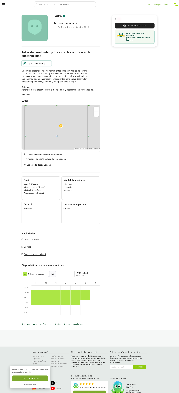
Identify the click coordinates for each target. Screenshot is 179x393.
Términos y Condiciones (59, 364)
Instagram (41, 388)
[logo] (20, 4)
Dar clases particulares (158, 4)
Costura (27, 247)
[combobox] (65, 4)
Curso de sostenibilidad (35, 254)
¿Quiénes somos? (57, 356)
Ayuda (34, 364)
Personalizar (30, 384)
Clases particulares (29, 324)
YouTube (59, 388)
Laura (58, 16)
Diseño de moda (31, 239)
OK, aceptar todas (30, 378)
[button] (119, 19)
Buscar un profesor (39, 361)
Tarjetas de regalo (57, 366)
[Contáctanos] (176, 4)
